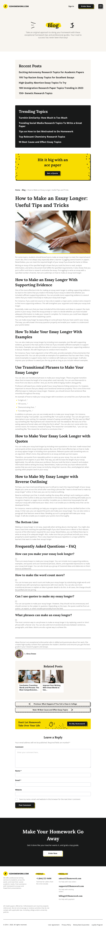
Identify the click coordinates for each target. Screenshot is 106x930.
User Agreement (53, 925)
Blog (53, 25)
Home (17, 190)
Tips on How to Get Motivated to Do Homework (46, 131)
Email (18, 780)
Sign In (71, 6)
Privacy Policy (66, 925)
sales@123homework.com (70, 878)
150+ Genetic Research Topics (35, 93)
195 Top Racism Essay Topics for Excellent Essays (46, 77)
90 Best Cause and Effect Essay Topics (40, 141)
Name (18, 771)
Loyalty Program (97, 925)
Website (18, 790)
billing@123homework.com (71, 896)
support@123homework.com (71, 886)
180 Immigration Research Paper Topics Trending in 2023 (51, 87)
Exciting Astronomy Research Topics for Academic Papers (51, 72)
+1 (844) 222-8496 (43, 878)
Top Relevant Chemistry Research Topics (42, 136)
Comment (19, 747)
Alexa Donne (31, 654)
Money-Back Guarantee (81, 925)
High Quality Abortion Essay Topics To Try (42, 82)
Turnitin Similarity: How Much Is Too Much (43, 117)
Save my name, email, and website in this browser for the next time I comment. (50, 799)
